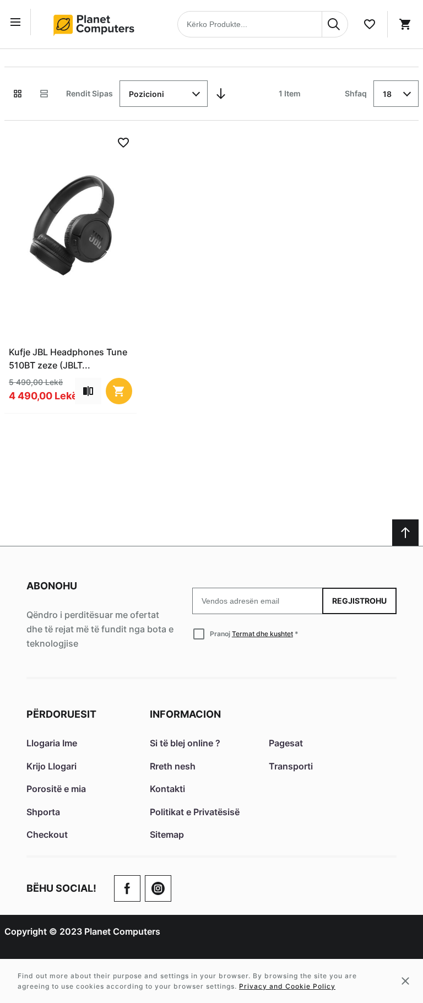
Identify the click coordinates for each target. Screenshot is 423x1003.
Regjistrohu (359, 600)
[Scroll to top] (405, 532)
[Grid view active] (17, 93)
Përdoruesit (61, 714)
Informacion (185, 714)
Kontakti (167, 788)
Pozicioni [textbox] (146, 94)
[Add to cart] (119, 391)
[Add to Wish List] (123, 142)
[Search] (335, 24)
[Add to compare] (88, 391)
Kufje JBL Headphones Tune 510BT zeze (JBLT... (68, 358)
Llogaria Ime (51, 743)
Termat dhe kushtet (262, 634)
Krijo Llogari (51, 766)
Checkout (47, 834)
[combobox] (262, 24)
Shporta (43, 811)
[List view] (44, 93)
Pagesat (286, 743)
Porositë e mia (56, 788)
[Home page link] (97, 24)
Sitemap (167, 834)
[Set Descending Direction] (221, 93)
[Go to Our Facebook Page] (127, 888)
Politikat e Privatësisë (195, 811)
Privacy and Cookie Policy (287, 986)
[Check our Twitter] (158, 888)
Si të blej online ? (185, 743)
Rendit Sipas (89, 93)
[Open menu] (17, 22)
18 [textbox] (387, 94)
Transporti (291, 766)
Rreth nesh (173, 766)
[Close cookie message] (405, 981)
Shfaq (356, 93)
